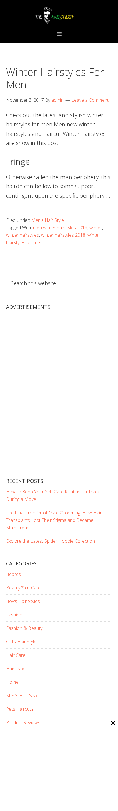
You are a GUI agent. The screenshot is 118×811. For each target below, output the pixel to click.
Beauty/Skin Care (23, 588)
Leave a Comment (90, 100)
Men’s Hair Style (47, 220)
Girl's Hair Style (21, 641)
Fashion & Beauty (24, 628)
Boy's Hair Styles (23, 601)
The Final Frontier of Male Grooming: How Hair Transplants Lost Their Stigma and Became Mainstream (54, 520)
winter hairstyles (22, 235)
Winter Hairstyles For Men (55, 78)
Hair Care (15, 655)
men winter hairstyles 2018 (60, 227)
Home (12, 682)
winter (95, 227)
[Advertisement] (59, 399)
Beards (13, 574)
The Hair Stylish (59, 15)
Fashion (14, 615)
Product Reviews (23, 722)
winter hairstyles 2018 (63, 235)
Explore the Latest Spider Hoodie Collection (50, 541)
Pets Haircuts (20, 709)
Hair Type (15, 668)
